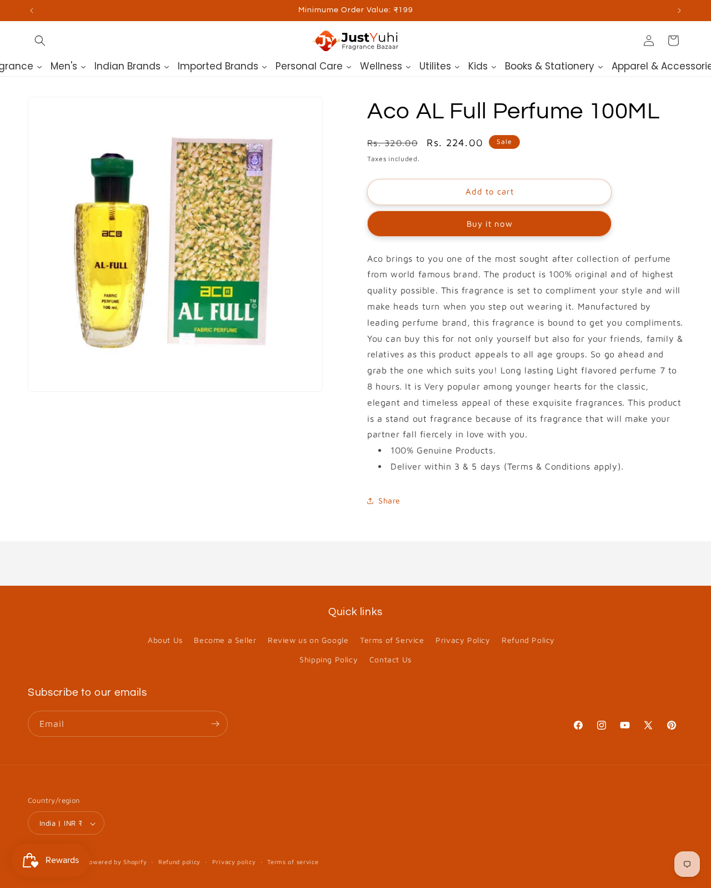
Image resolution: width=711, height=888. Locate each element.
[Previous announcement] (31, 10)
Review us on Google (308, 640)
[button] (40, 40)
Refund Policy (528, 640)
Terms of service (292, 861)
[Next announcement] (679, 10)
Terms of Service (392, 640)
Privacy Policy (462, 640)
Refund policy (179, 861)
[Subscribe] (215, 724)
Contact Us (390, 660)
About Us (165, 640)
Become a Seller (225, 640)
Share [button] (389, 500)
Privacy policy (234, 861)
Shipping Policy (328, 660)
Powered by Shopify (116, 862)
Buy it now (490, 223)
